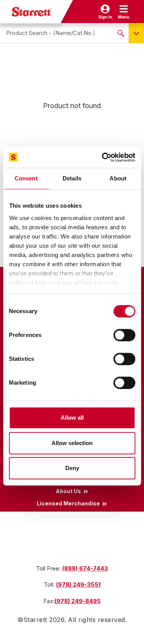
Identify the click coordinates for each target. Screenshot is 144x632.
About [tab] (117, 178)
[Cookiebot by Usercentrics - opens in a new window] (102, 157)
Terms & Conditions (68, 516)
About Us (68, 491)
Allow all (72, 417)
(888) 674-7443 (85, 568)
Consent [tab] (26, 178)
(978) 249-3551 (78, 584)
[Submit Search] (121, 33)
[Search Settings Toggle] (136, 33)
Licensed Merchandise (68, 503)
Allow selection (72, 443)
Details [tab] (72, 178)
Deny (72, 468)
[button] (123, 11)
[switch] (124, 335)
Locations (68, 540)
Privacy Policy (68, 528)
